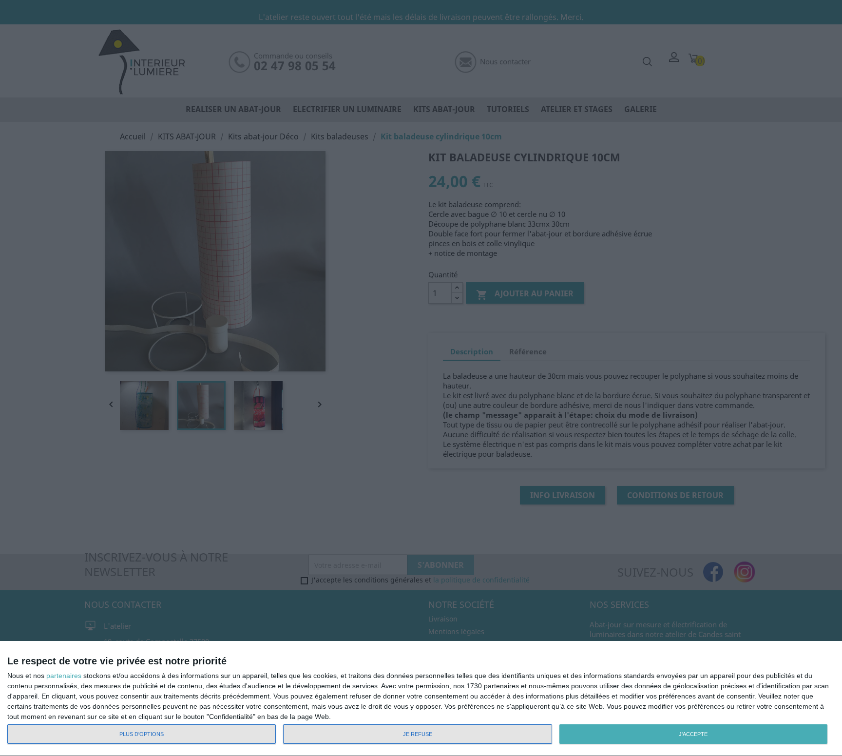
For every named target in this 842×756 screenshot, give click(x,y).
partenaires (63, 675)
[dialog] (421, 698)
